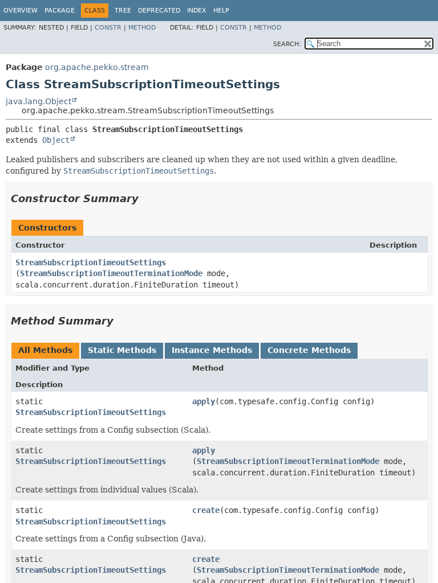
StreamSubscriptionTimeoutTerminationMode (111, 273)
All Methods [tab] (45, 350)
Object (56, 140)
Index (196, 10)
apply (203, 401)
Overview (20, 10)
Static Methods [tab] (122, 350)
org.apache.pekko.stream (97, 67)
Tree (123, 10)
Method (142, 27)
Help (221, 10)
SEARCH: (287, 44)
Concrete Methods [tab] (309, 350)
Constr (108, 27)
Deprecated (159, 10)
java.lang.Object (38, 101)
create (206, 510)
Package (59, 10)
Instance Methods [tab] (212, 350)
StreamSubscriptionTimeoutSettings (90, 262)
